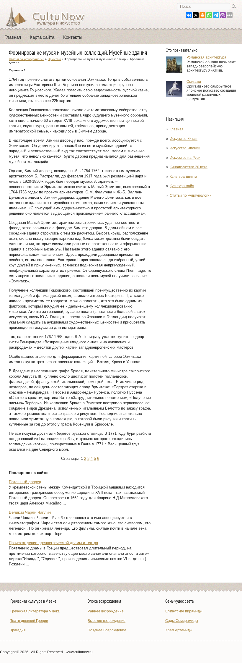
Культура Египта (183, 176)
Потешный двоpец (25, 482)
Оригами (194, 82)
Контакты (72, 37)
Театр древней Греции (29, 621)
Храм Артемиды (178, 630)
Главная (12, 37)
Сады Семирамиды (181, 621)
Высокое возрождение (106, 621)
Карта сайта (42, 37)
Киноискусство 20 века (188, 167)
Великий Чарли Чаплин (30, 512)
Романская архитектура (206, 57)
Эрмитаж (54, 59)
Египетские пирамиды (183, 611)
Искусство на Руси (185, 158)
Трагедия (18, 630)
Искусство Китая (183, 139)
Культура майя (182, 186)
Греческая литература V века (35, 611)
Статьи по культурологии (191, 195)
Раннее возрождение (106, 611)
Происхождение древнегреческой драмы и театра (53, 543)
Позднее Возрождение (107, 630)
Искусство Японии (185, 148)
